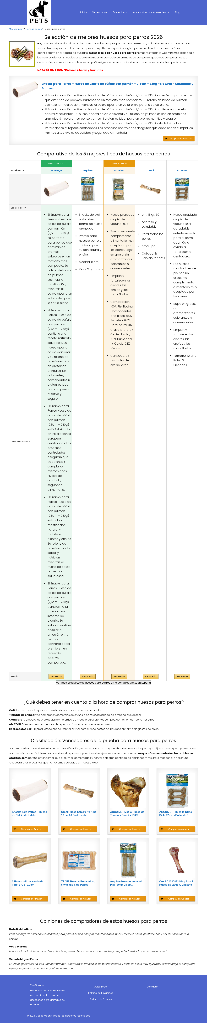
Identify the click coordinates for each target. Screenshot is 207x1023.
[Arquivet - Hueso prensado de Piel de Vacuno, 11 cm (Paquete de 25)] (119, 189)
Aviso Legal (100, 986)
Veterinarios (99, 12)
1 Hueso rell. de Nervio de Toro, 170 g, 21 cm (27, 883)
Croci (151, 170)
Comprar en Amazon (180, 138)
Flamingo (56, 170)
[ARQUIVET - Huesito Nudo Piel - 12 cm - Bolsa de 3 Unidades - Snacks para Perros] (182, 189)
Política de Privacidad (101, 993)
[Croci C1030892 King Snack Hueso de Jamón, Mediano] (177, 860)
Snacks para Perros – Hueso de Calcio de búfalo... (29, 814)
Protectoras (120, 12)
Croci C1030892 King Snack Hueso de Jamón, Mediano (176, 883)
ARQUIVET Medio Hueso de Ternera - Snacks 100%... (127, 814)
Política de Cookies (101, 999)
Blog (177, 12)
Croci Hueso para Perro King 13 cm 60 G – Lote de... (79, 814)
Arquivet (88, 170)
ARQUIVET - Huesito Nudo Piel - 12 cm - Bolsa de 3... (175, 814)
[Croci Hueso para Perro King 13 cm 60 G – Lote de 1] (150, 189)
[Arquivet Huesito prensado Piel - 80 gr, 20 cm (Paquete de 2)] (128, 860)
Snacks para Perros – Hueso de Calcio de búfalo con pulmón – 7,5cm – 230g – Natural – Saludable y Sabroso (117, 86)
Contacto (152, 986)
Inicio (83, 12)
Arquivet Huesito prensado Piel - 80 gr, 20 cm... (126, 883)
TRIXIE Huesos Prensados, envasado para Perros (77, 883)
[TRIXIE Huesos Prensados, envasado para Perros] (79, 860)
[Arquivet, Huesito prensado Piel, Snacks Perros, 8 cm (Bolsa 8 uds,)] (87, 189)
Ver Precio (56, 676)
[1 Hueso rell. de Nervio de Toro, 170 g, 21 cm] (30, 860)
